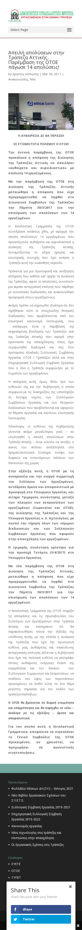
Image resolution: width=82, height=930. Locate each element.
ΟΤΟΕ (15, 871)
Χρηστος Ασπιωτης (25, 74)
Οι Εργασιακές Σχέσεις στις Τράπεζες (37, 845)
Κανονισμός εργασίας (26, 826)
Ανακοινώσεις (18, 79)
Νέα (32, 79)
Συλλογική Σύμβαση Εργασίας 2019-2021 (40, 807)
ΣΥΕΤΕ (16, 864)
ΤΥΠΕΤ (16, 877)
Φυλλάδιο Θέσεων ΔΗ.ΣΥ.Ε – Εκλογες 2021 (42, 788)
